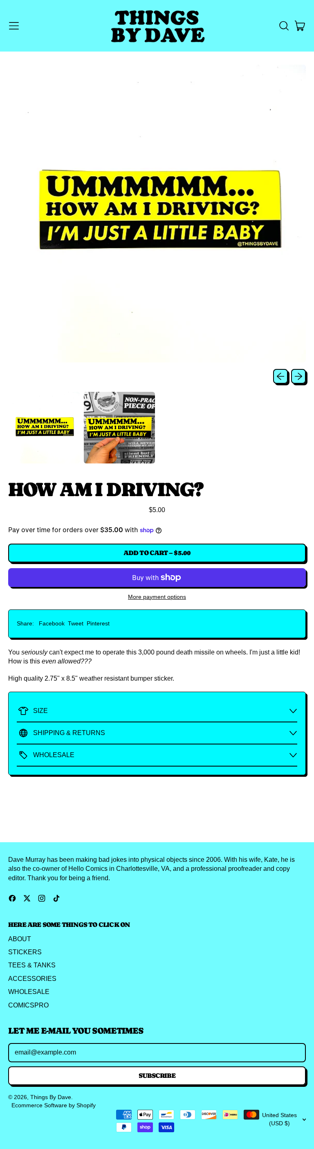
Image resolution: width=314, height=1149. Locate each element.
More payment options (157, 597)
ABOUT (19, 938)
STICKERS (25, 952)
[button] (283, 25)
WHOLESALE (28, 991)
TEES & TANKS (32, 965)
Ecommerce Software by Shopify (53, 1105)
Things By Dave (50, 1097)
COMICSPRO (28, 1005)
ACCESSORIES (32, 978)
